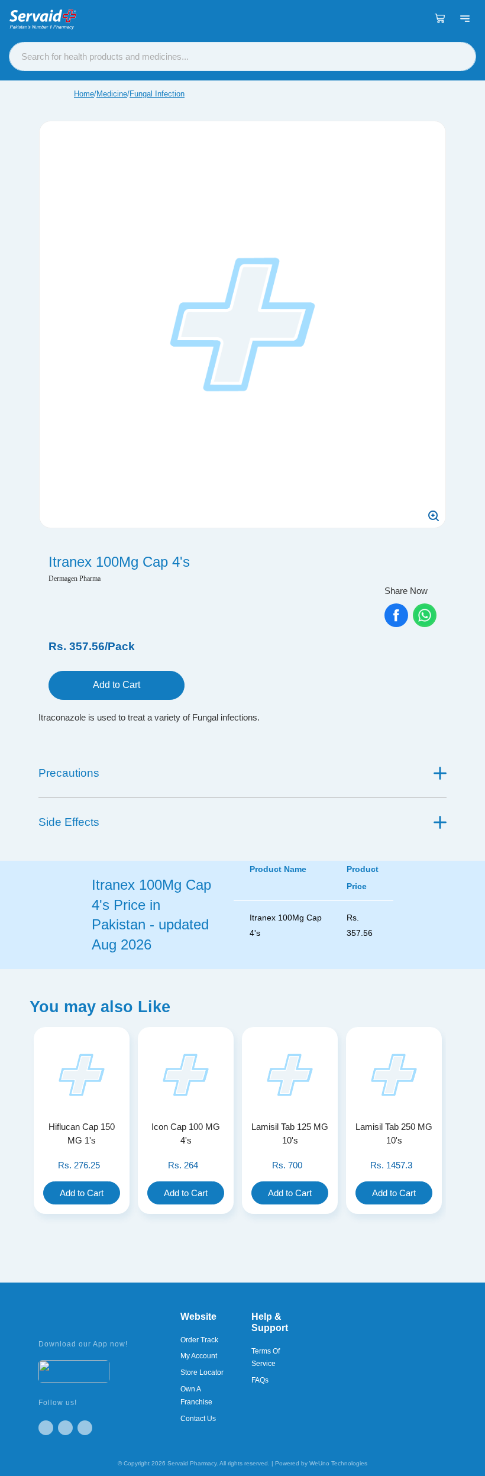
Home (84, 93)
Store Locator (202, 1372)
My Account (198, 1356)
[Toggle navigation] (465, 18)
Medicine (111, 93)
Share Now (406, 591)
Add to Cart (116, 685)
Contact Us (198, 1418)
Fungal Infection (157, 93)
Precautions (68, 773)
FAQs (260, 1380)
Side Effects (68, 822)
